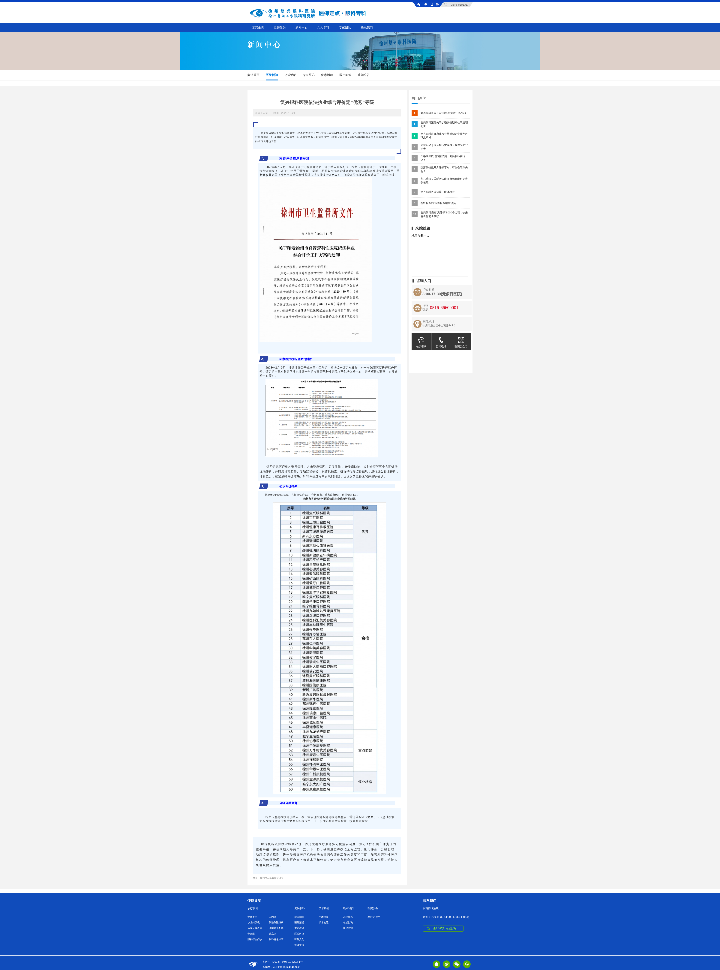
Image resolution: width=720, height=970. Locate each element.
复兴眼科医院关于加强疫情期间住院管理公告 (441, 124)
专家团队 (345, 27)
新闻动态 (299, 916)
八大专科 (323, 27)
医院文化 (299, 939)
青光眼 (251, 933)
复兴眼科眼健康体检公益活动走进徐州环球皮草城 (441, 135)
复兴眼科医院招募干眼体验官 (434, 191)
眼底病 (272, 933)
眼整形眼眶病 (276, 922)
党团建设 (299, 928)
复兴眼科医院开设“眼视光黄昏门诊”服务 (440, 113)
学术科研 (324, 908)
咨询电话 (441, 346)
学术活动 (323, 916)
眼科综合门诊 (255, 939)
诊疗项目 (253, 908)
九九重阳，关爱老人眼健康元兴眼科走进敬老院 (441, 180)
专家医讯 (309, 75)
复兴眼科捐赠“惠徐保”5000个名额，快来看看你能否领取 (440, 214)
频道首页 (254, 75)
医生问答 (345, 75)
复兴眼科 (299, 908)
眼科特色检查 (276, 939)
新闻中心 (302, 27)
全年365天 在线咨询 (444, 928)
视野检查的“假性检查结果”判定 (435, 203)
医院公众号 (461, 346)
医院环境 (299, 933)
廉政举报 (348, 928)
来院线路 (348, 916)
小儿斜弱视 (254, 922)
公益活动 (290, 75)
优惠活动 (327, 75)
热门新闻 (419, 98)
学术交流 (323, 922)
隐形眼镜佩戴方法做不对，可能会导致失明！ (441, 169)
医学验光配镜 (276, 928)
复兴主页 (258, 27)
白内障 (272, 916)
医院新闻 (272, 75)
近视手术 (252, 916)
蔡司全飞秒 (374, 916)
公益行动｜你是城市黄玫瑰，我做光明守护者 (441, 146)
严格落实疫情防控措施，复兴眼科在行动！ (439, 158)
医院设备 (373, 908)
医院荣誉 (299, 922)
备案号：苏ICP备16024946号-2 (281, 966)
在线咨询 (421, 346)
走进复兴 (280, 27)
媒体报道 (299, 945)
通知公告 (364, 75)
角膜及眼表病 (255, 928)
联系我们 (367, 27)
